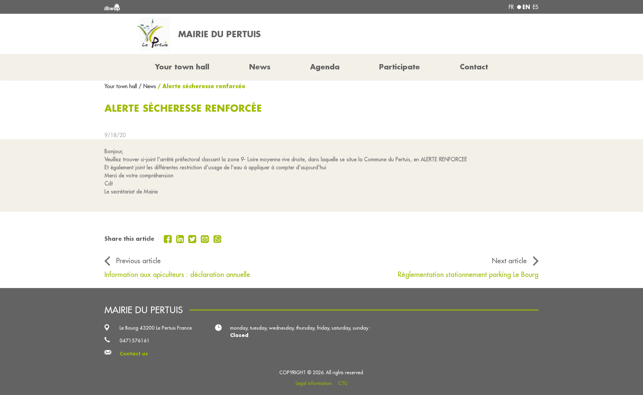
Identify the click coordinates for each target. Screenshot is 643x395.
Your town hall (121, 86)
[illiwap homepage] (192, 7)
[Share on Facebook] (168, 238)
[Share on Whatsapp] (217, 238)
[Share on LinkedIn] (181, 238)
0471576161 (135, 340)
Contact (474, 66)
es (536, 7)
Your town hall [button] (182, 66)
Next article (509, 260)
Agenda (325, 66)
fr (511, 7)
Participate (399, 66)
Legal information (314, 383)
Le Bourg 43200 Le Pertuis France (156, 328)
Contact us (134, 353)
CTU (342, 383)
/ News (147, 86)
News (260, 66)
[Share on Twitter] (193, 238)
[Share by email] (205, 238)
